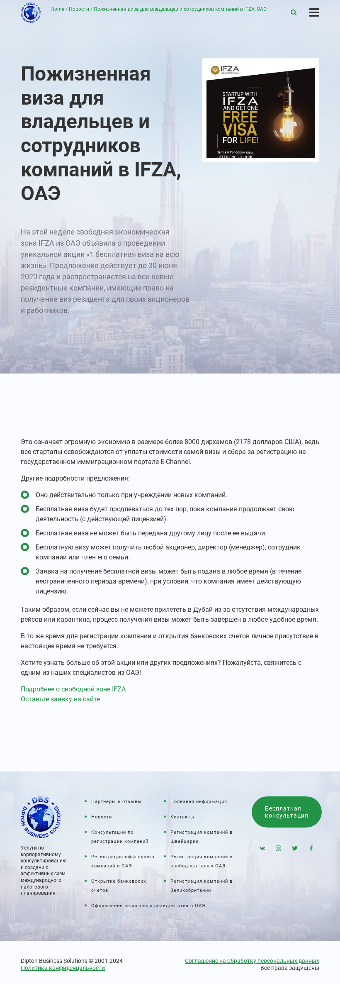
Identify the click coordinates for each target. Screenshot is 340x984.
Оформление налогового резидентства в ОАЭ (148, 905)
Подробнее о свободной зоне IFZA (73, 689)
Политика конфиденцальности (63, 967)
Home (57, 9)
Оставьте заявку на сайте (60, 699)
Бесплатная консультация (286, 812)
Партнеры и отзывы (116, 801)
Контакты (182, 817)
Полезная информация (198, 801)
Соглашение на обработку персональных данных (252, 960)
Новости (79, 9)
